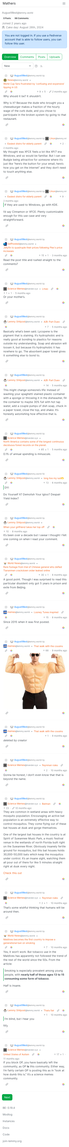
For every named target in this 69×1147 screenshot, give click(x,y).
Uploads (54, 57)
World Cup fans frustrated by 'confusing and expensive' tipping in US (33, 85)
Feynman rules (50, 765)
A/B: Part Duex (52, 321)
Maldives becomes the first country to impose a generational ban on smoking (29, 941)
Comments (27, 57)
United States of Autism (16, 1054)
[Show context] (6, 91)
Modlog (7, 1114)
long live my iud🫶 (54, 478)
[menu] (64, 3)
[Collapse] (6, 75)
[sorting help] (36, 66)
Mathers (9, 3)
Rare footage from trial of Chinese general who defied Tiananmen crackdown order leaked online (32, 569)
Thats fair (49, 1010)
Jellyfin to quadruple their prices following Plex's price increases (32, 249)
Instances (9, 1121)
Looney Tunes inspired (46, 612)
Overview (10, 57)
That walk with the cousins (48, 646)
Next (7, 1097)
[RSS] (41, 66)
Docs (6, 1127)
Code (6, 1134)
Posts (41, 57)
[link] (11, 91)
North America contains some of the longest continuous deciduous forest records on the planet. (33, 443)
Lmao (45, 288)
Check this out (12, 873)
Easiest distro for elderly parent (24, 143)
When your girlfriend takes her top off (23, 527)
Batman (46, 803)
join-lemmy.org (12, 1141)
